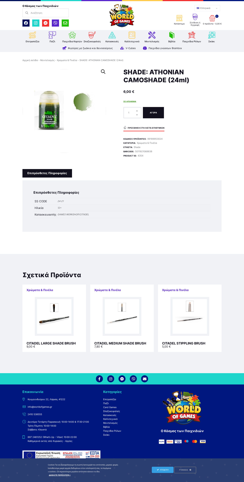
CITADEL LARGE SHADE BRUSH (51, 343)
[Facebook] (26, 23)
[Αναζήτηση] (26, 12)
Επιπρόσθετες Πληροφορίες (47, 173)
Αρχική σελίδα (30, 60)
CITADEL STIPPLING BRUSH (183, 343)
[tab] (47, 173)
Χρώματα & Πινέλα (67, 60)
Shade (137, 147)
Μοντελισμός (47, 60)
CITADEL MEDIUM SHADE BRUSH (120, 343)
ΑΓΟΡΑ (153, 112)
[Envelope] (65, 23)
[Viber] (55, 23)
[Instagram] (35, 23)
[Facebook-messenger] (45, 23)
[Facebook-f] (99, 378)
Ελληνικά (205, 8)
